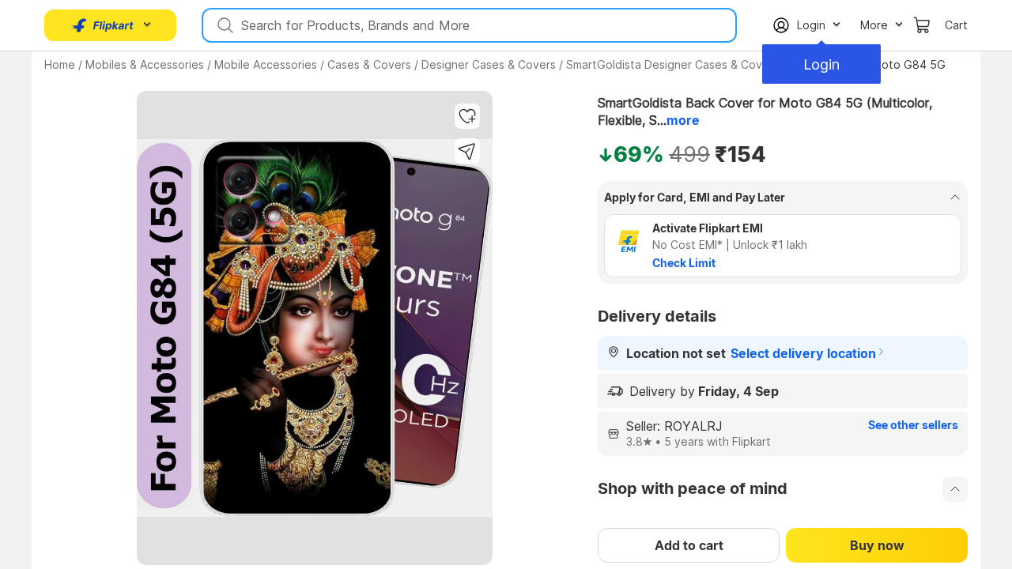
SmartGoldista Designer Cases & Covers (672, 64)
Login (821, 64)
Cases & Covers (369, 64)
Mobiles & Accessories (144, 64)
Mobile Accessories (265, 64)
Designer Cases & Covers (488, 64)
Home (59, 64)
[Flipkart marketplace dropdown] (103, 25)
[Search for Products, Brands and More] (223, 25)
